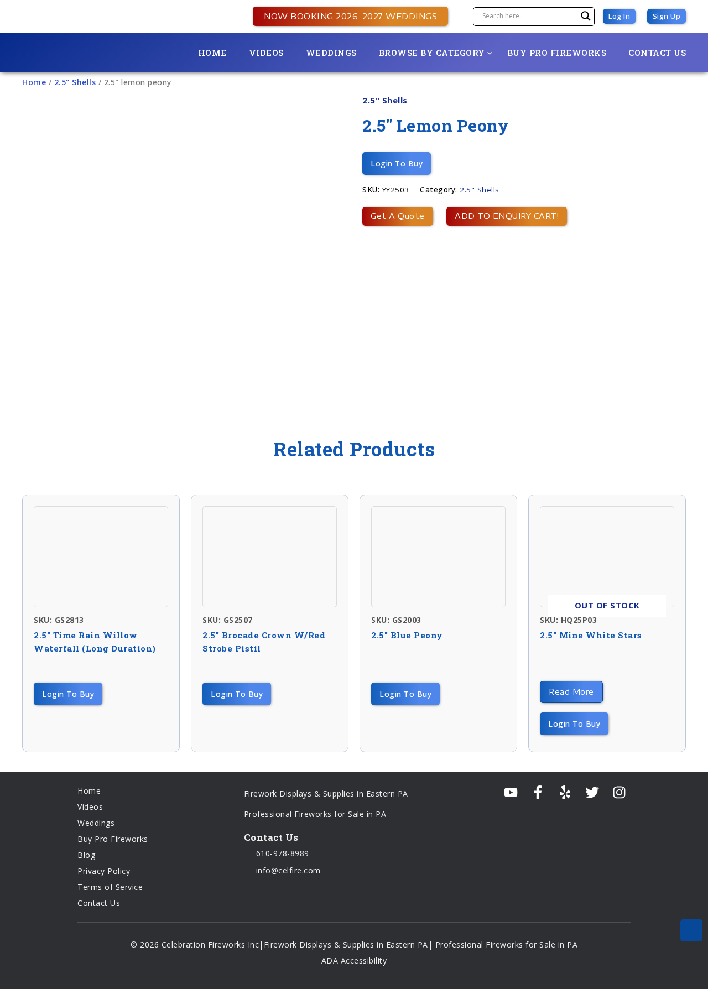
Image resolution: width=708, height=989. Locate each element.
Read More (571, 691)
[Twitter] (592, 793)
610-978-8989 (281, 853)
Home (212, 52)
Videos (266, 52)
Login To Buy (397, 163)
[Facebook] (538, 793)
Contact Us (657, 52)
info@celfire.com (287, 870)
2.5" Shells (75, 82)
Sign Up (667, 16)
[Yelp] (565, 793)
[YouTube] (511, 793)
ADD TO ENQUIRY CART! (507, 216)
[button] (345, 16)
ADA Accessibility (354, 960)
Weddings (331, 52)
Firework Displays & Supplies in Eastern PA (326, 793)
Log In (619, 16)
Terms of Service (110, 887)
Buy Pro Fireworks (557, 52)
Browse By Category (432, 52)
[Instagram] (619, 793)
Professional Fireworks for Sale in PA (315, 814)
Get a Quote (398, 216)
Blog (86, 855)
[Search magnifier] (586, 16)
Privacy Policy (103, 871)
